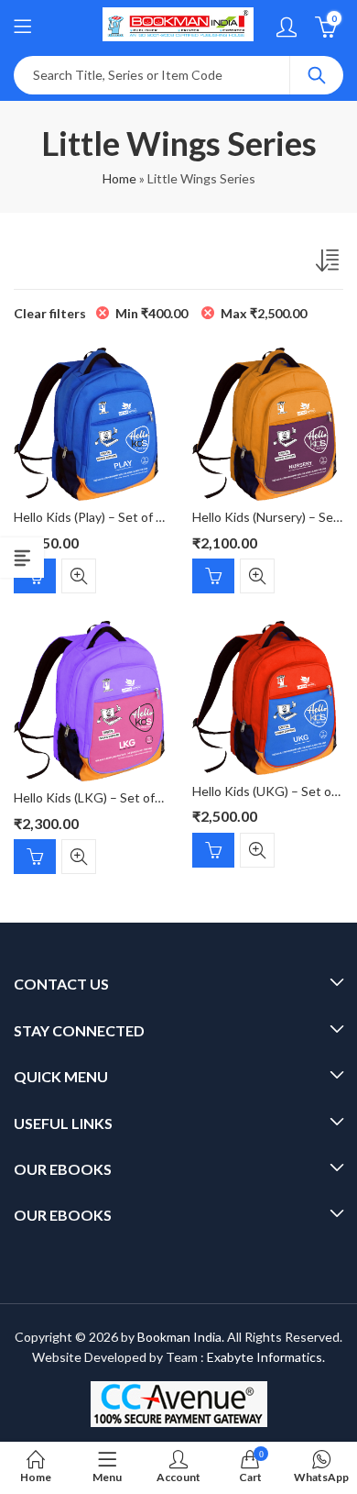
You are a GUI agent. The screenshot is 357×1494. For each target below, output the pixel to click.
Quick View (78, 576)
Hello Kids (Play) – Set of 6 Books (107, 517)
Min (151, 313)
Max (264, 313)
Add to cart (213, 576)
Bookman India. (180, 1337)
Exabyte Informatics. (266, 1357)
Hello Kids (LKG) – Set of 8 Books (108, 797)
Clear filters (50, 313)
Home (119, 178)
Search (316, 75)
